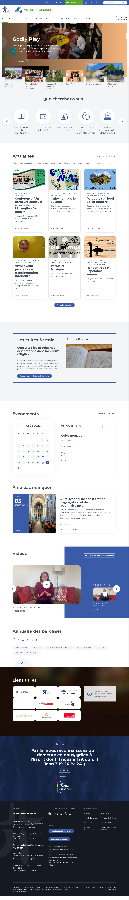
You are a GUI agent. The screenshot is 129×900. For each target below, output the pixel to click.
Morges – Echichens (83, 648)
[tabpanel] (64, 50)
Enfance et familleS (27, 163)
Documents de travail (20, 889)
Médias (38, 887)
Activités (39, 19)
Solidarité (101, 163)
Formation (90, 163)
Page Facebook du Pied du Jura (60, 855)
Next (122, 121)
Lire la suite (64, 770)
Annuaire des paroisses (36, 889)
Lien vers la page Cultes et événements (34, 376)
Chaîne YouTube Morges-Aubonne (101, 555)
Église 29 (88, 3)
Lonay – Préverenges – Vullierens (58, 648)
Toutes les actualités (106, 156)
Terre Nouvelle (77, 163)
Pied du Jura (101, 648)
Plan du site (16, 887)
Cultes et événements (75, 19)
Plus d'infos (66, 447)
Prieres (87, 813)
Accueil (5, 19)
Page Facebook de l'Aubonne (59, 846)
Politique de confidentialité (52, 887)
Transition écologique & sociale (49, 163)
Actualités (61, 19)
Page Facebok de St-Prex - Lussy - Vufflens (61, 851)
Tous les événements (106, 414)
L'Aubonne (37, 648)
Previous (7, 121)
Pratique (49, 19)
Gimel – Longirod (21, 648)
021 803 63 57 (39, 824)
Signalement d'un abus (70, 887)
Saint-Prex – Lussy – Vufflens (25, 653)
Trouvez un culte (124, 18)
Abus (96, 3)
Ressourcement (16, 19)
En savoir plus (20, 66)
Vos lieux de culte (73, 3)
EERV (15, 163)
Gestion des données (20, 891)
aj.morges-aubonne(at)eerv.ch (27, 859)
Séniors (67, 163)
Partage (29, 19)
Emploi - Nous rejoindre (54, 889)
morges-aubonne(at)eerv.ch (26, 827)
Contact (89, 19)
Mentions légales (28, 887)
